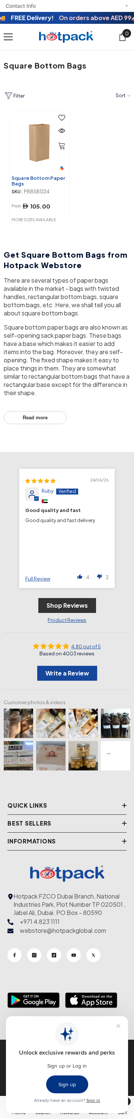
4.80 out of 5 (86, 646)
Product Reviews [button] (67, 620)
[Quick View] (61, 130)
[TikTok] (54, 955)
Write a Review (67, 673)
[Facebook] (14, 955)
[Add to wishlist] (61, 117)
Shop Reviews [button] (67, 605)
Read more (35, 417)
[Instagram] (34, 955)
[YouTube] (74, 955)
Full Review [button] (37, 579)
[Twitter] (93, 955)
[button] (80, 576)
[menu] (8, 36)
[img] (40, 481)
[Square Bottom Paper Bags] (39, 142)
